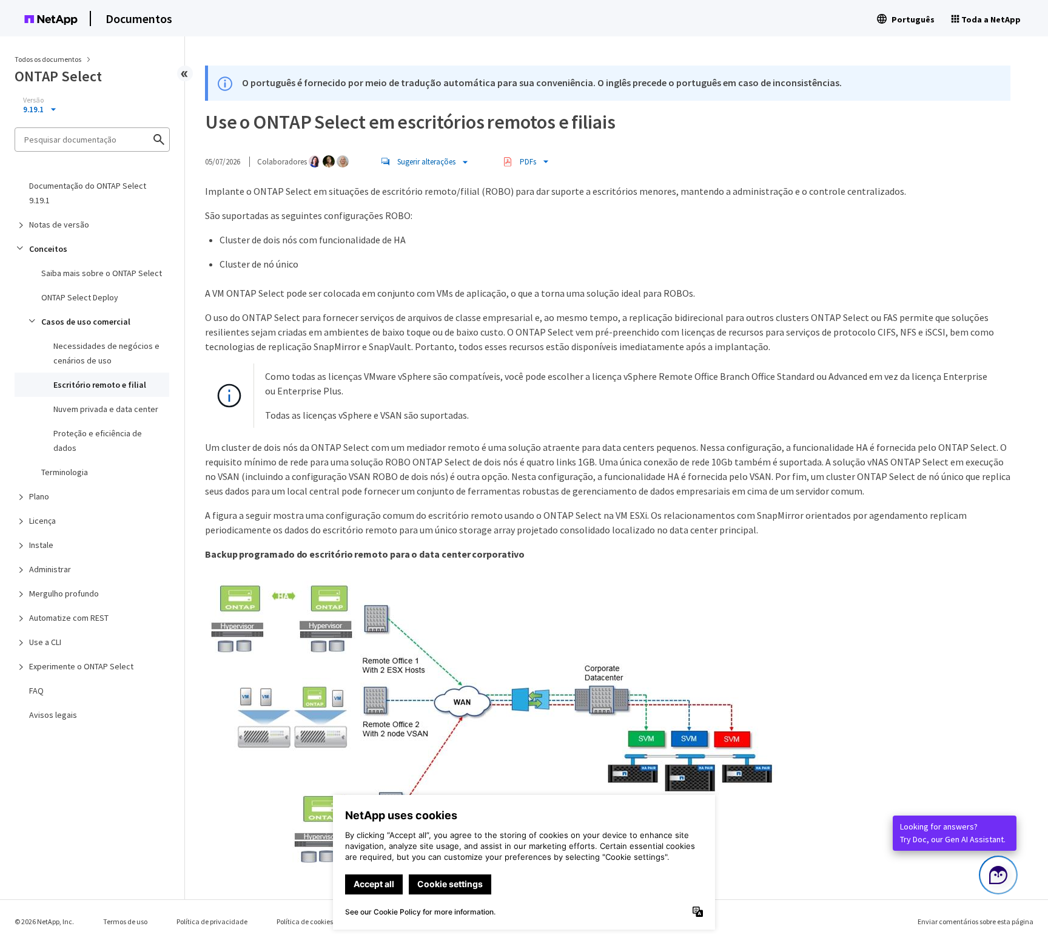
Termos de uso (125, 921)
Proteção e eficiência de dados (97, 440)
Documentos (139, 18)
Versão (33, 100)
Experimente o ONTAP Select (81, 666)
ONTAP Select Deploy (79, 297)
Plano (39, 496)
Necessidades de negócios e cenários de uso (106, 353)
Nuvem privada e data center (105, 409)
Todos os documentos (48, 59)
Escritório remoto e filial (99, 384)
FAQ (36, 690)
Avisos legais (53, 714)
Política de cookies (305, 921)
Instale (41, 544)
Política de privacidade (211, 921)
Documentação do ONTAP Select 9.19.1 (87, 193)
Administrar (50, 569)
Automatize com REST (69, 617)
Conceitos (48, 248)
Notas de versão (59, 224)
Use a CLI (45, 642)
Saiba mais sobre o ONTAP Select (101, 273)
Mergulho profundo (64, 593)
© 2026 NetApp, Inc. (44, 921)
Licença (42, 520)
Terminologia (64, 472)
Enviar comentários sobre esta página (975, 921)
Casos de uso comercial (85, 321)
